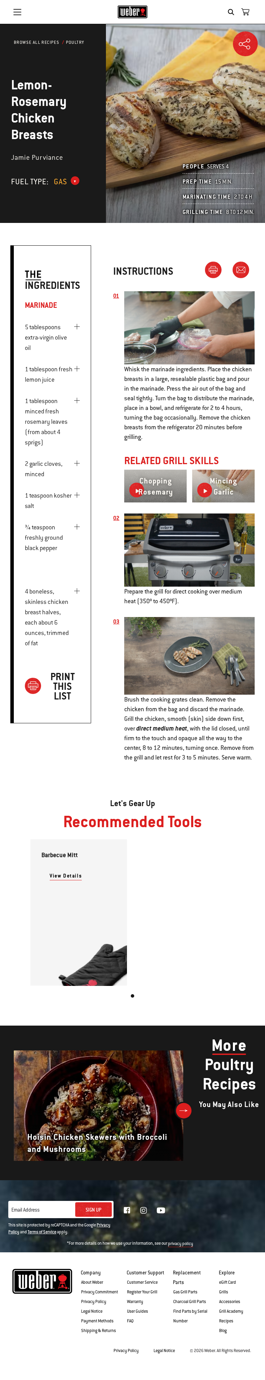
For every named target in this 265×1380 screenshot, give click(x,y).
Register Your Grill (142, 1292)
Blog (223, 1330)
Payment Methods (97, 1321)
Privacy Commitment (99, 1292)
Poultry (75, 42)
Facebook (127, 1210)
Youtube (161, 1210)
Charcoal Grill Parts (189, 1301)
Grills (223, 1292)
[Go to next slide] (184, 1110)
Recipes (226, 1321)
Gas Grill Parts (185, 1292)
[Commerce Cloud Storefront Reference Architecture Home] (133, 12)
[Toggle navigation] (17, 12)
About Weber (92, 1282)
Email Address (25, 1210)
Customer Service (142, 1282)
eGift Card (227, 1282)
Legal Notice (91, 1311)
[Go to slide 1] (132, 996)
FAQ (130, 1321)
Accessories (229, 1301)
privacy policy (180, 1243)
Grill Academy (231, 1311)
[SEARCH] (232, 12)
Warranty (135, 1301)
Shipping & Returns (98, 1330)
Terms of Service (42, 1232)
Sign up (93, 1210)
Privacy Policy (93, 1301)
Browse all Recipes (36, 42)
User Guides (137, 1311)
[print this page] (216, 269)
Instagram (143, 1210)
